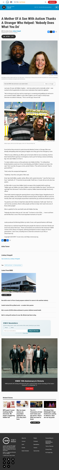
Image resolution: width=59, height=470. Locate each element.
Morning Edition (17, 265)
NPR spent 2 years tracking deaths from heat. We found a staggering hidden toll (9, 413)
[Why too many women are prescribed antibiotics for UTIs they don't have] (23, 404)
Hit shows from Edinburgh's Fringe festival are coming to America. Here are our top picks (50, 413)
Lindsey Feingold (17, 31)
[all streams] (57, 7)
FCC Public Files (49, 452)
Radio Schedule (25, 450)
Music (6, 327)
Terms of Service (49, 446)
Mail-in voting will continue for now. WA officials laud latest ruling (18, 315)
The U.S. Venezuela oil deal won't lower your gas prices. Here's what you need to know (36, 414)
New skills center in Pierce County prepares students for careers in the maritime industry (24, 300)
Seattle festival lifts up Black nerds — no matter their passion (17, 305)
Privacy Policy (25, 333)
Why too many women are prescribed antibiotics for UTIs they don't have (21, 414)
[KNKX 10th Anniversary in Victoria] (29, 358)
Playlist (35, 438)
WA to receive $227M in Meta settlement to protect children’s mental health (21, 310)
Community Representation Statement (49, 442)
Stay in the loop (33, 330)
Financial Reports (49, 438)
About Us (24, 438)
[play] (4, 7)
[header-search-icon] (45, 2)
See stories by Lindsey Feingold (10, 259)
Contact (23, 441)
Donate (53, 2)
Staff (23, 444)
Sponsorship (36, 450)
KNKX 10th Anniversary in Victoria (29, 381)
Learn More (29, 388)
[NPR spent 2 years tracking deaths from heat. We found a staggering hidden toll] (9, 404)
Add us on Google (49, 83)
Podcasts (36, 441)
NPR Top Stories (8, 265)
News (12, 327)
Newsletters (36, 444)
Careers (35, 447)
